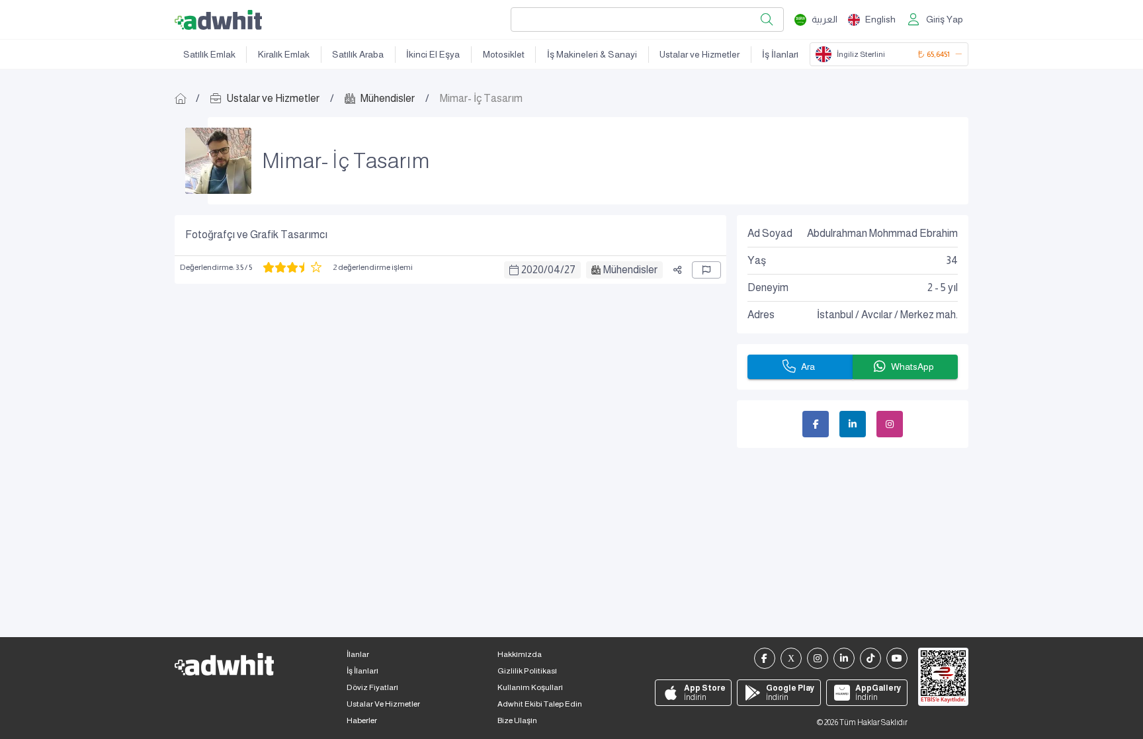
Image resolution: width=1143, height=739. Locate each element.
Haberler (362, 720)
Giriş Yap (944, 19)
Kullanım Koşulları (530, 687)
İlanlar (358, 654)
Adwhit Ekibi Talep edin (539, 704)
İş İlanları (780, 54)
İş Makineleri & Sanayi (592, 54)
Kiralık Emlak (284, 54)
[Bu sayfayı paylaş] (677, 270)
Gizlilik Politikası (527, 670)
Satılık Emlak (209, 54)
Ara (808, 366)
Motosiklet (504, 54)
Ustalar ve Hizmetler (699, 54)
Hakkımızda (519, 654)
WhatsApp (912, 366)
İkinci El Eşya (433, 54)
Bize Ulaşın (517, 720)
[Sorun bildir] (706, 270)
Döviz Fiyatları (372, 687)
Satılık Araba (358, 54)
